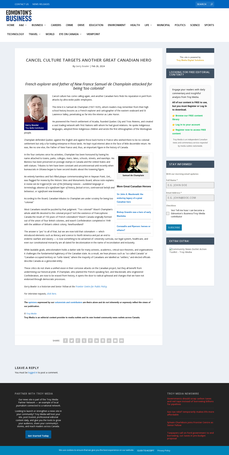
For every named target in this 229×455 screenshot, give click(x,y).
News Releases (41, 4)
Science (195, 25)
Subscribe (174, 227)
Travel (33, 34)
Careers (56, 25)
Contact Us (22, 4)
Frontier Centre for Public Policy (91, 286)
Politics (180, 25)
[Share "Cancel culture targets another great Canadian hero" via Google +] (78, 341)
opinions (32, 302)
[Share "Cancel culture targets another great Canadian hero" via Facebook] (65, 341)
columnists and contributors (68, 302)
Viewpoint (93, 34)
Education (96, 25)
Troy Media (31, 313)
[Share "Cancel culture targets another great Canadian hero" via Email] (115, 341)
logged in (32, 372)
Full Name (172, 180)
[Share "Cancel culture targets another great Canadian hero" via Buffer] (103, 341)
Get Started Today (38, 435)
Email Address (174, 193)
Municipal (163, 25)
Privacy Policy (163, 450)
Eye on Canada (69, 34)
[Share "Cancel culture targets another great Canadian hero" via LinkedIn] (96, 341)
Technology (15, 34)
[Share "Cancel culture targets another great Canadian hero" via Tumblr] (84, 341)
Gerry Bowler (82, 66)
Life (147, 25)
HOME (10, 25)
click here (51, 293)
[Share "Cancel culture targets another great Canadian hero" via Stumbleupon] (109, 341)
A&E (21, 25)
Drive (81, 25)
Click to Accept (145, 450)
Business (37, 25)
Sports (209, 25)
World (50, 34)
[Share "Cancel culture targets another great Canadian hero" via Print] (121, 341)
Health (135, 25)
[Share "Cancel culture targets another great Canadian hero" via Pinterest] (90, 341)
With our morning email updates (182, 174)
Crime (69, 25)
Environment (117, 25)
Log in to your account (188, 124)
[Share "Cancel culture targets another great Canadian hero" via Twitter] (72, 341)
